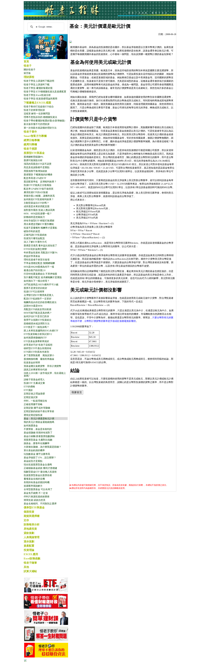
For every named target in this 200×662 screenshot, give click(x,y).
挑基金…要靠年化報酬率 (36, 443)
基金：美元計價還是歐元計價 (39, 418)
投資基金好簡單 (32, 362)
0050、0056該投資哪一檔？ (38, 213)
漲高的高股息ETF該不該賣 (37, 164)
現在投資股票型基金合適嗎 (38, 464)
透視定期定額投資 (33, 415)
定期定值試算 (31, 397)
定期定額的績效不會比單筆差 (39, 411)
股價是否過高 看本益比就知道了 (40, 245)
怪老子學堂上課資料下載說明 (39, 81)
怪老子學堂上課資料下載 (36, 84)
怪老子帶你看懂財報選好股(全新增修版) (44, 120)
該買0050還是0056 (33, 306)
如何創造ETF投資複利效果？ (39, 199)
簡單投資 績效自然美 (34, 500)
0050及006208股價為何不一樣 (39, 267)
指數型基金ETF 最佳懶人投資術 (40, 472)
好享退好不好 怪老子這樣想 (38, 345)
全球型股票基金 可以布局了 (38, 489)
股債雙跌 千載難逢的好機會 (38, 174)
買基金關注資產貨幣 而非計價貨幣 (42, 366)
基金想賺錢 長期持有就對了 (38, 432)
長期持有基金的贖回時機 (36, 482)
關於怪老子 (29, 69)
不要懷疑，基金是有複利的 (38, 429)
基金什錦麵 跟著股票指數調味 (39, 436)
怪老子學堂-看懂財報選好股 (38, 88)
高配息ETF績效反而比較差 (37, 309)
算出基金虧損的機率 (34, 450)
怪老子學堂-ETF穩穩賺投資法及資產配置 (45, 91)
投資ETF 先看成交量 (34, 383)
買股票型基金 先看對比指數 (38, 440)
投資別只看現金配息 (34, 238)
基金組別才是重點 (33, 461)
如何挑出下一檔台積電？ (36, 281)
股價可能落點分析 (33, 160)
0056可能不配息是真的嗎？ (38, 313)
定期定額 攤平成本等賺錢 (37, 408)
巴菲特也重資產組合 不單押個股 (40, 274)
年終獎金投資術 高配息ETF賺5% (40, 252)
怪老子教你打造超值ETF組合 (39, 106)
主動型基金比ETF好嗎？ (36, 203)
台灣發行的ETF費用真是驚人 (39, 295)
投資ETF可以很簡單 (34, 291)
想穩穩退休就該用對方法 (36, 323)
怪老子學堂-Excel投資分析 (37, 95)
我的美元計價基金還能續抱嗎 (39, 422)
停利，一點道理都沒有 (35, 401)
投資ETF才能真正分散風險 (37, 185)
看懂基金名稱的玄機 (34, 479)
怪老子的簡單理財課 (34, 110)
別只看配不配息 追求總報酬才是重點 (43, 277)
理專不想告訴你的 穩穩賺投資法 (40, 117)
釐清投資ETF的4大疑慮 (36, 192)
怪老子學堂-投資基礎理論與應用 (40, 98)
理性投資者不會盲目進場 (36, 259)
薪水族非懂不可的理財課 (36, 124)
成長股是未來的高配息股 (36, 206)
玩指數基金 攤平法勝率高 (37, 454)
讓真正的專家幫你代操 (35, 369)
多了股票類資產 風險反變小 (39, 355)
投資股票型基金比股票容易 (38, 475)
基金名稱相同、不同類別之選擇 (40, 503)
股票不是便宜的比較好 (35, 288)
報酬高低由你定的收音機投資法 (40, 302)
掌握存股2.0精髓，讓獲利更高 (39, 196)
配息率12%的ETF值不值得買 (38, 189)
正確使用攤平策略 (33, 404)
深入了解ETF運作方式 (35, 242)
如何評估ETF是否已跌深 (36, 316)
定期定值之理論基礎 (34, 393)
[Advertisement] (123, 417)
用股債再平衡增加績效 (35, 171)
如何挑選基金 (31, 425)
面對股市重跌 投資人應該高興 (39, 210)
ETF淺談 (28, 390)
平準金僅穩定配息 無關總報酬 (39, 263)
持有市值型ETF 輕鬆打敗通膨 (39, 220)
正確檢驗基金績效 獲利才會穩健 (40, 468)
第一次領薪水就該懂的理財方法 (40, 128)
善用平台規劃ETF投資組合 (37, 320)
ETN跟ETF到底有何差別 (36, 352)
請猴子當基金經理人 (34, 379)
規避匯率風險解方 (33, 486)
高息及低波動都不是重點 (36, 167)
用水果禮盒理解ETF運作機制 (39, 224)
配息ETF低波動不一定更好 (37, 298)
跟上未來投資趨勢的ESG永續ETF (41, 330)
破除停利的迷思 (32, 231)
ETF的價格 (29, 386)
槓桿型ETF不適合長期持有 (37, 348)
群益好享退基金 (32, 256)
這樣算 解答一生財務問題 (37, 113)
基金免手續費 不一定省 (36, 493)
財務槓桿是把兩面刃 (34, 217)
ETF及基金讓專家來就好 (36, 341)
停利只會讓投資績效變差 (36, 496)
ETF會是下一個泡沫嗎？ (36, 327)
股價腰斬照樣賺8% (33, 157)
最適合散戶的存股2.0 (34, 270)
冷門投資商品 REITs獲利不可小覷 (41, 284)
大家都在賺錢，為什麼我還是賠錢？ (42, 447)
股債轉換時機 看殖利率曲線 (39, 359)
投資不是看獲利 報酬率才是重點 (40, 228)
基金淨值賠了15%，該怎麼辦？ (40, 457)
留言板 (27, 73)
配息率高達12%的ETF (35, 178)
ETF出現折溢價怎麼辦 (35, 249)
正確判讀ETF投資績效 (35, 235)
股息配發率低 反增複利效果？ (40, 181)
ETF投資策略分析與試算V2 (38, 334)
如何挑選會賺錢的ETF (35, 337)
